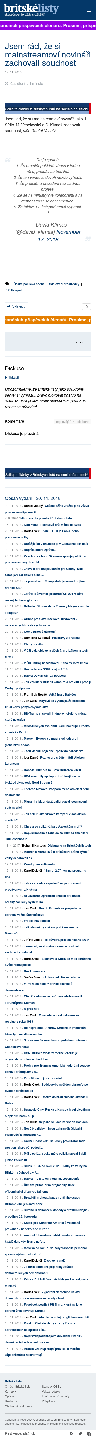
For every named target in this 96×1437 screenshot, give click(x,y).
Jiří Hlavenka (33, 939)
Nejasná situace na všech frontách (63, 1122)
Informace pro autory (55, 1396)
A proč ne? (31, 1008)
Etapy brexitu (33, 644)
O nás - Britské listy (17, 1386)
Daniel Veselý (33, 505)
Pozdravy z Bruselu (66, 637)
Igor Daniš (31, 757)
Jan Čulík (30, 700)
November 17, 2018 (59, 235)
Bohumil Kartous (34, 845)
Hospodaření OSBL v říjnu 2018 (46, 669)
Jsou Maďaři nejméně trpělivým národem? (53, 751)
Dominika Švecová (37, 637)
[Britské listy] (48, 109)
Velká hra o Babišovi (63, 694)
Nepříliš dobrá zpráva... (40, 549)
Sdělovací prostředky (64, 284)
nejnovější (64, 421)
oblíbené (83, 421)
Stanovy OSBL (51, 1386)
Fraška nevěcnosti (37, 921)
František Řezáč (35, 694)
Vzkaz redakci (51, 1391)
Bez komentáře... (36, 971)
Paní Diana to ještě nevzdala (43, 1078)
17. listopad (14, 290)
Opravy (10, 1396)
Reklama (11, 1401)
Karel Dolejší (33, 870)
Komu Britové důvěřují (39, 631)
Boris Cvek (32, 531)
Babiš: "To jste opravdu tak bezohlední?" (52, 1178)
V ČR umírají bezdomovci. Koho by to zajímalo (56, 663)
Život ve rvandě (54, 1260)
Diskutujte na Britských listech (69, 845)
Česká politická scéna (29, 284)
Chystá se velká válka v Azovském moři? (53, 826)
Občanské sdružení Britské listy (52, 1419)
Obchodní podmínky (18, 1406)
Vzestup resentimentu (39, 864)
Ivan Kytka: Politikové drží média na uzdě (52, 524)
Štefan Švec (32, 977)
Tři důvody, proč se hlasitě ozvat (66, 939)
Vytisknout (19, 306)
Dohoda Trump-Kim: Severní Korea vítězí (52, 770)
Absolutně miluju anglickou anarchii (64, 1317)
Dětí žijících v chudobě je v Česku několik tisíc (56, 543)
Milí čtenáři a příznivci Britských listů (46, 518)
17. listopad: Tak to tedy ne (61, 977)
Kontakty (10, 1391)
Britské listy (39, 10)
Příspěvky (48, 1401)
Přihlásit (12, 377)
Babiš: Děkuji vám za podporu (45, 675)
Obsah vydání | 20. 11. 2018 (33, 498)
